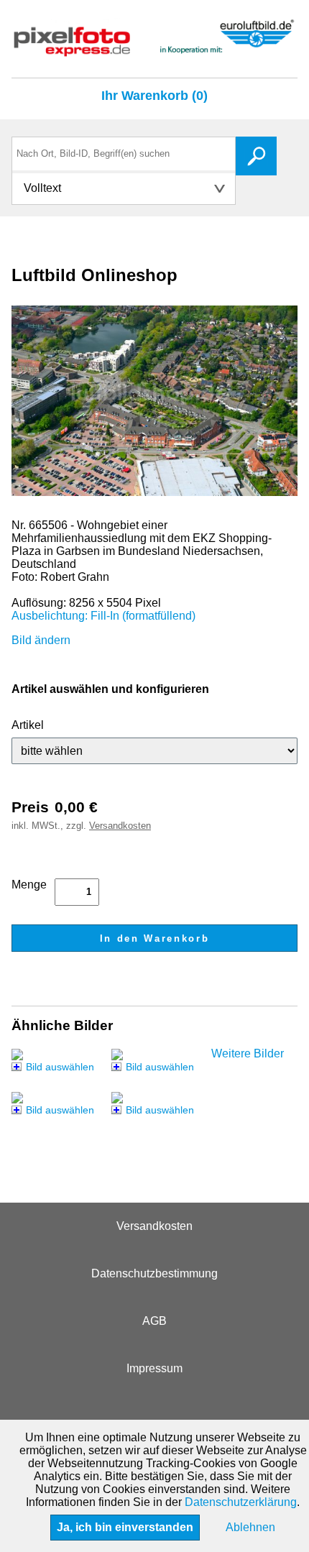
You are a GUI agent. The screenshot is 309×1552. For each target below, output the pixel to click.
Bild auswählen (60, 1067)
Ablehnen (250, 1527)
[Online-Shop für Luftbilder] (154, 50)
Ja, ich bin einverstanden (125, 1527)
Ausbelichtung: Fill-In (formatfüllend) (103, 616)
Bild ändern (40, 640)
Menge (29, 884)
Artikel (27, 725)
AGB (154, 1321)
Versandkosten (120, 825)
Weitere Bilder (247, 1053)
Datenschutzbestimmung (154, 1273)
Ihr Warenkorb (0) (154, 95)
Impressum (154, 1368)
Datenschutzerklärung (241, 1502)
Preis (30, 807)
